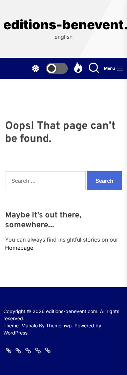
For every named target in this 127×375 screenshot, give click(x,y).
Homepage (19, 247)
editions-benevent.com (63, 24)
